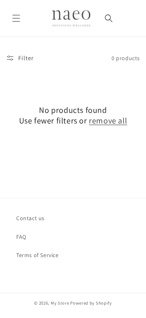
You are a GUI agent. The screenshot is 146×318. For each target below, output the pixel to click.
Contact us (30, 218)
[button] (16, 18)
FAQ (21, 236)
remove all (108, 120)
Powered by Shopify (91, 303)
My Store (60, 303)
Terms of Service (37, 255)
